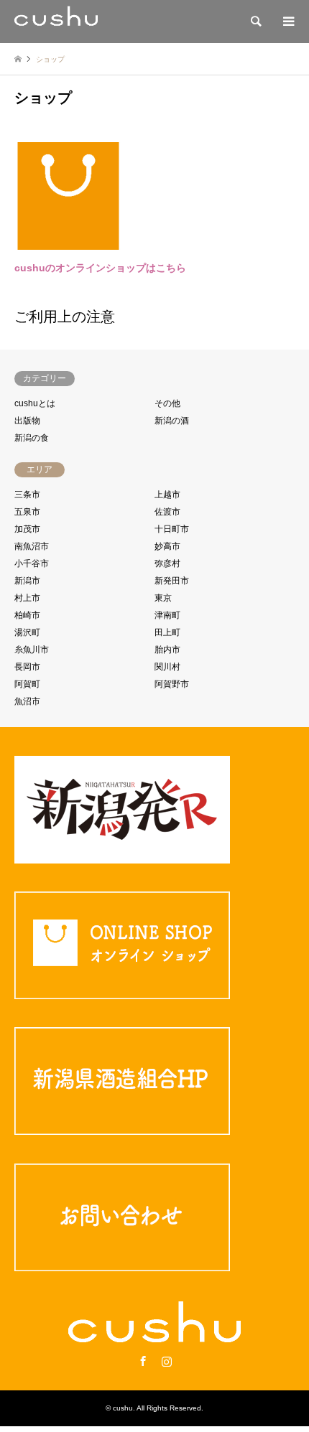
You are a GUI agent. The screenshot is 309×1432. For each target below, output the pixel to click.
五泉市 (27, 512)
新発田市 (171, 581)
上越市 (167, 495)
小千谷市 (31, 563)
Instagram (167, 1361)
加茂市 (27, 529)
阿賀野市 (171, 684)
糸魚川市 (31, 650)
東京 (163, 598)
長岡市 (27, 667)
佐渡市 (167, 512)
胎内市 (167, 650)
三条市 (27, 495)
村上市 (27, 598)
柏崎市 (27, 615)
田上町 (167, 632)
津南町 (167, 615)
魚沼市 (27, 701)
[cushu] (56, 22)
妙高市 (167, 546)
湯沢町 (27, 632)
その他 (167, 403)
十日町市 (171, 529)
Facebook (143, 1361)
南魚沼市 (31, 546)
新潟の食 (31, 438)
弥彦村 (167, 563)
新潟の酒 (171, 421)
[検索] (255, 21)
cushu (123, 1408)
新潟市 (27, 581)
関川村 (167, 667)
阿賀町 (27, 684)
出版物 (27, 421)
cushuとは (34, 403)
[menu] (287, 21)
